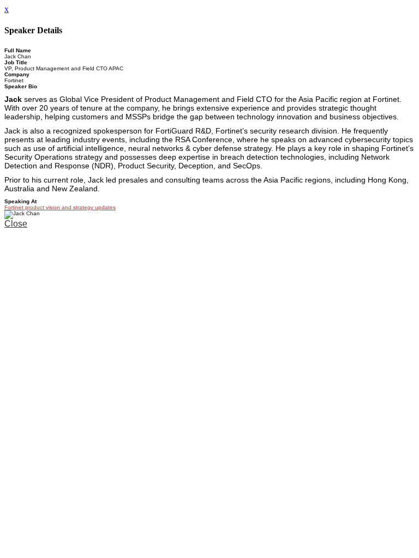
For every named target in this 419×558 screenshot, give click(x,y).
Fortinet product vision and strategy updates (60, 207)
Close (15, 223)
